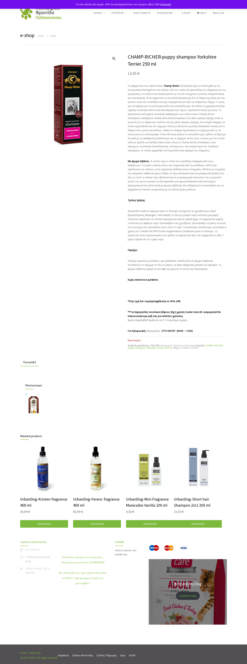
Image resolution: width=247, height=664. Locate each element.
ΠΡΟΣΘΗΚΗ (44, 523)
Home (41, 36)
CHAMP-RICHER (190, 347)
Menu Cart (218, 12)
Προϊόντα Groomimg (184, 345)
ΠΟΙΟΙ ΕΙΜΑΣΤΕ (142, 12)
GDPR (132, 655)
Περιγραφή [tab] (29, 362)
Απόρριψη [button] (165, 4)
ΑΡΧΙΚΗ (98, 12)
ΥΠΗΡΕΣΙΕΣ (117, 12)
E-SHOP (186, 12)
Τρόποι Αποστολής (82, 655)
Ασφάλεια (63, 655)
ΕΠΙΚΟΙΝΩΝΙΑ (165, 12)
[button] (114, 59)
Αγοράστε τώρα (187, 595)
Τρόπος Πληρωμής (106, 655)
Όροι (123, 655)
